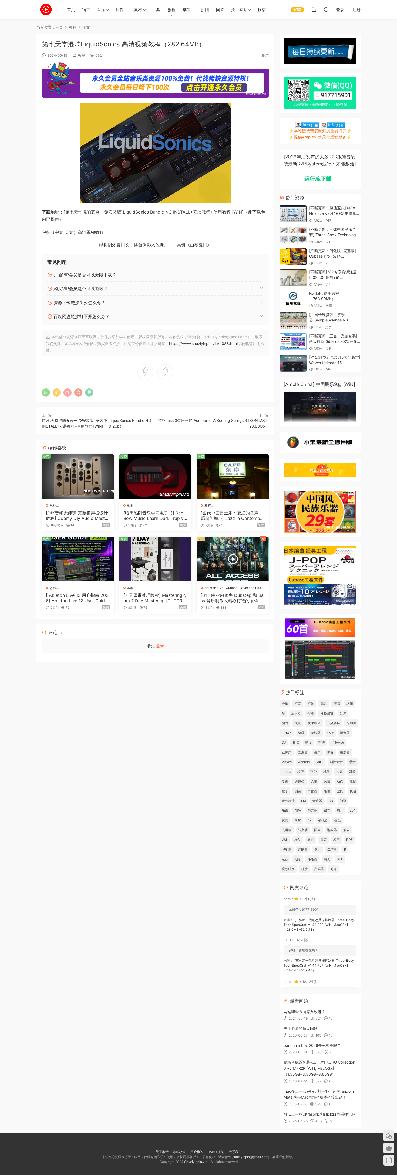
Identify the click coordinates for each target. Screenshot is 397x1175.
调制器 (303, 849)
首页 (71, 9)
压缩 (337, 704)
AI (283, 713)
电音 (285, 859)
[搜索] (326, 9)
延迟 (343, 713)
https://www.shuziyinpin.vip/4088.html (203, 343)
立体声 (286, 752)
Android (304, 762)
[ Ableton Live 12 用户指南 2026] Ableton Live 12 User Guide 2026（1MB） (77, 597)
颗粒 (352, 772)
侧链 (298, 791)
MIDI (319, 762)
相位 (327, 791)
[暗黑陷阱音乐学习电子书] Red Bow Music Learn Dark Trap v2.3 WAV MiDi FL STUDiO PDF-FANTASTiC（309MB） (155, 515)
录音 (352, 762)
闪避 (343, 801)
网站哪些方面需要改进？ (304, 1011)
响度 (308, 742)
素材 (138, 9)
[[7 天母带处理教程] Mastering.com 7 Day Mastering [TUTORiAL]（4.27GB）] (155, 559)
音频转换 (333, 723)
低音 (327, 810)
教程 (171, 9)
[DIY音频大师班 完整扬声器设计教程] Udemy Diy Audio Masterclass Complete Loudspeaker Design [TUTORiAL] (77, 515)
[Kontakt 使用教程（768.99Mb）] (293, 299)
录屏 (298, 820)
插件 (120, 9)
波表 (346, 830)
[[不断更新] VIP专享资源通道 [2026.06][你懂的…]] (293, 277)
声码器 (319, 869)
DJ (284, 742)
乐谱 (285, 810)
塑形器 (303, 752)
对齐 (333, 869)
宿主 (86, 9)
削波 (298, 810)
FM (303, 801)
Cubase (231, 588)
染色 (310, 840)
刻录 (298, 859)
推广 (265, 55)
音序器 (317, 801)
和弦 (295, 742)
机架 (326, 772)
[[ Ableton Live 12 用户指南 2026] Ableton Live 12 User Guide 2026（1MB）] (78, 559)
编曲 (285, 723)
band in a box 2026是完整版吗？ (312, 1045)
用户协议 (196, 1152)
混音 (298, 704)
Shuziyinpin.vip (195, 1162)
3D (331, 801)
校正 (300, 772)
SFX (340, 859)
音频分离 (337, 742)
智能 (310, 713)
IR (344, 849)
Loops (286, 772)
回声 (317, 830)
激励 (353, 781)
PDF (349, 840)
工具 (156, 9)
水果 (339, 772)
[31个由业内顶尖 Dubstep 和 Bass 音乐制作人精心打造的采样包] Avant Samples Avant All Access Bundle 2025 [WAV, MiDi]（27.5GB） (232, 597)
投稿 (262, 9)
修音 (330, 752)
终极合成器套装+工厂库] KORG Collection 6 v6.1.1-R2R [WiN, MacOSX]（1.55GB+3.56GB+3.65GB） (319, 1068)
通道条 (299, 781)
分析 (330, 733)
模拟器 (323, 820)
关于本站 (239, 9)
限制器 (345, 733)
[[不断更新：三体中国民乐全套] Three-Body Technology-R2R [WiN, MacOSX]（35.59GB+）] (293, 235)
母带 (324, 704)
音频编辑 (326, 713)
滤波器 (316, 733)
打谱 (321, 742)
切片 (340, 810)
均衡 (349, 704)
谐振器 (332, 830)
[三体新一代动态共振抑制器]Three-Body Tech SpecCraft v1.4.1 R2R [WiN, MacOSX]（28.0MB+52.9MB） (319, 925)
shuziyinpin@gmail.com (250, 1157)
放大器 (296, 713)
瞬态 (327, 859)
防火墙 (303, 830)
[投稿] (314, 9)
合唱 (314, 781)
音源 (101, 9)
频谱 (327, 781)
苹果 (187, 9)
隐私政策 (179, 1152)
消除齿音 (336, 762)
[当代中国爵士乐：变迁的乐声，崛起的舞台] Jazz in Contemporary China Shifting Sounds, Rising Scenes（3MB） (232, 515)
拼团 (205, 9)
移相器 (312, 859)
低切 (317, 849)
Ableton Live (213, 588)
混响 (311, 704)
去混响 (286, 830)
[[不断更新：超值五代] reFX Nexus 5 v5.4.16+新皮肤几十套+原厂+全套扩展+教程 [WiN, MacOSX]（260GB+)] (293, 213)
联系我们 (235, 1152)
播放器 (345, 752)
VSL (285, 840)
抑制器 (286, 849)
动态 (340, 781)
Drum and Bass (251, 588)
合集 (285, 704)
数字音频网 (45, 9)
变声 (317, 752)
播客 (323, 840)
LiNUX (286, 733)
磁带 (313, 772)
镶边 (337, 820)
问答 (220, 9)
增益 (297, 840)
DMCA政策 (215, 1152)
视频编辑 (314, 723)
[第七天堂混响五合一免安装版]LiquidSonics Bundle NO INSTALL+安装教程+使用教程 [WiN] (153, 212)
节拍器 (312, 791)
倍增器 (332, 849)
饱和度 (351, 723)
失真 (298, 723)
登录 (160, 645)
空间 (340, 791)
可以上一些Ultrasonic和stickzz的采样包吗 (319, 1114)
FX (310, 820)
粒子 (285, 791)
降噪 (301, 733)
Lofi (352, 810)
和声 (336, 840)
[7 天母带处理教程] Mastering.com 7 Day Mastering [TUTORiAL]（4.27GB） (154, 597)
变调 (285, 820)
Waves (287, 762)
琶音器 (312, 810)
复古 (285, 781)
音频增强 (288, 801)
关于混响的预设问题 (301, 1028)
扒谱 (353, 791)
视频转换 (288, 869)
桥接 (304, 869)
